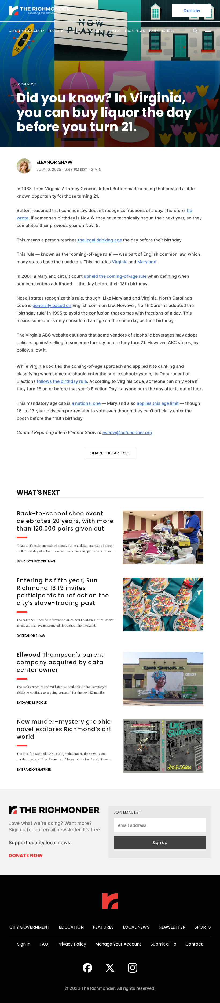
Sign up (159, 842)
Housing (113, 30)
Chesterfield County (26, 30)
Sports (203, 927)
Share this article (109, 453)
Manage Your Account (118, 944)
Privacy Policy (71, 944)
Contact (194, 944)
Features (94, 30)
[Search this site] (195, 31)
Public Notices (161, 30)
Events (76, 30)
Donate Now (26, 855)
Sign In (23, 944)
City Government (29, 927)
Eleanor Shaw (54, 162)
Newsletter (172, 927)
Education (58, 30)
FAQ (43, 944)
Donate (192, 11)
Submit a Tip (163, 944)
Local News (135, 30)
